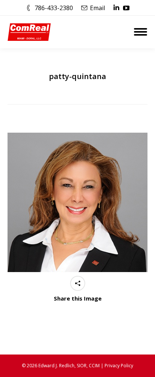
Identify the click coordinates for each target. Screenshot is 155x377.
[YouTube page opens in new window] (126, 8)
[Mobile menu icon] (140, 32)
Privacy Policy (119, 365)
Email (97, 8)
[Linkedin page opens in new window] (116, 8)
